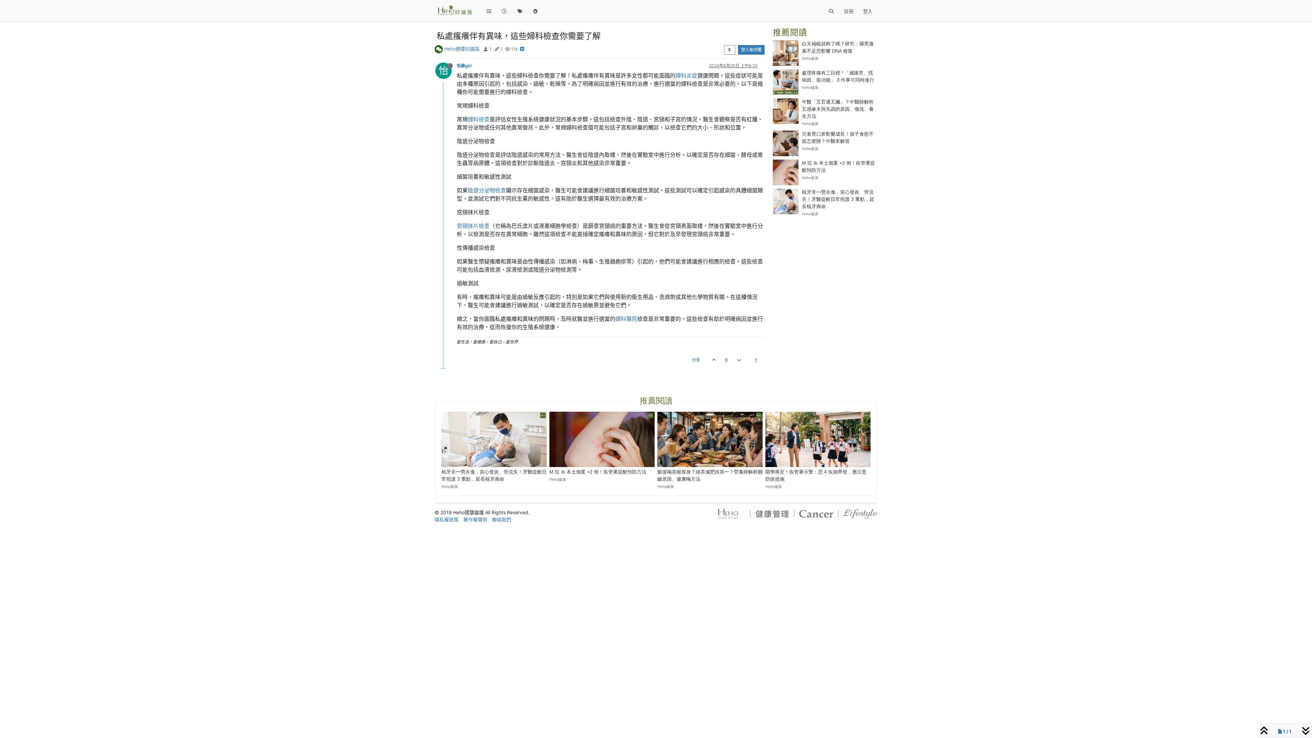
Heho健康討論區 (462, 49)
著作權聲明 (475, 519)
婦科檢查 (479, 119)
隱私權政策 (447, 519)
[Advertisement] (825, 265)
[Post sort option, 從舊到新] (729, 50)
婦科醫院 (626, 318)
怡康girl (464, 65)
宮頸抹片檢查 (473, 225)
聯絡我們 (501, 519)
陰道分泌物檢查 (487, 190)
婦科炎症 (686, 75)
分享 (696, 360)
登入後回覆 (751, 49)
